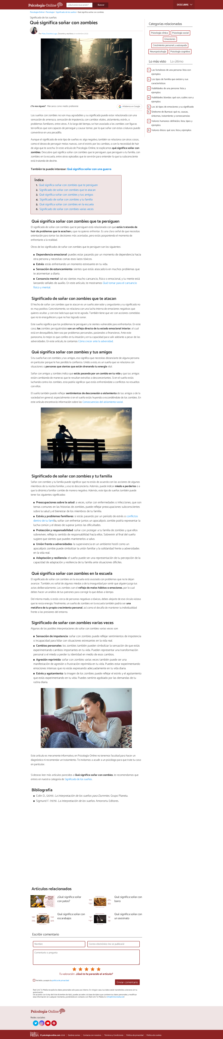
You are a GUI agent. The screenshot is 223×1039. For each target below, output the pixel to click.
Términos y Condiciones (113, 1035)
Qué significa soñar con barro (128, 899)
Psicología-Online (37, 12)
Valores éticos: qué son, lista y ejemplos (171, 130)
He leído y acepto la (52, 980)
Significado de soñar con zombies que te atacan (67, 190)
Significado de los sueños (66, 12)
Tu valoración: (66, 974)
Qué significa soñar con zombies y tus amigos (66, 194)
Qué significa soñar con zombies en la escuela (66, 204)
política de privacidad (60, 980)
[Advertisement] (86, 845)
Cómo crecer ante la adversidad (95, 341)
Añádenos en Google (131, 106)
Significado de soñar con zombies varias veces (66, 209)
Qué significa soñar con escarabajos (71, 916)
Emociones (169, 39)
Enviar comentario (127, 982)
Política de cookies (154, 1035)
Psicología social (180, 33)
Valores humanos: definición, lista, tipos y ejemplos (171, 123)
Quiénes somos (74, 1035)
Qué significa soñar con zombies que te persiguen (68, 185)
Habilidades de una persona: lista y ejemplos (168, 90)
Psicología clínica (159, 33)
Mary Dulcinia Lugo (49, 33)
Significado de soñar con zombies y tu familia (66, 199)
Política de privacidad (135, 1035)
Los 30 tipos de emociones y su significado (172, 107)
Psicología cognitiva (180, 52)
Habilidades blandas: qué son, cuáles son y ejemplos (172, 99)
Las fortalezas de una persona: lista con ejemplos (171, 72)
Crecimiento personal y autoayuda (170, 45)
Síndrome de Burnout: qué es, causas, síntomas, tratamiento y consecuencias (170, 114)
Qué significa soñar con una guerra (89, 169)
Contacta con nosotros (92, 1035)
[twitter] (35, 1023)
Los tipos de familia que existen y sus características (169, 81)
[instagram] (41, 1023)
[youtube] (48, 1023)
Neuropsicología (158, 52)
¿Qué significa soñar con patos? (69, 899)
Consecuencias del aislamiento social (103, 402)
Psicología (50, 12)
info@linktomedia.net (115, 997)
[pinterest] (54, 1023)
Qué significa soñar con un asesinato (128, 916)
